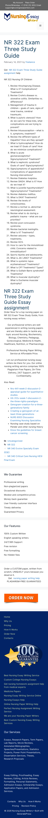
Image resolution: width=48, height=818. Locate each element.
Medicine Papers (12, 691)
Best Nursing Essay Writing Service (21, 675)
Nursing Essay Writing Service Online (22, 695)
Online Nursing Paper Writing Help (21, 704)
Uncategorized (14, 441)
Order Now (9, 633)
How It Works (11, 629)
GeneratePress (24, 814)
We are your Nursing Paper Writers (21, 715)
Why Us (8, 621)
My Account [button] (18, 2)
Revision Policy (28, 806)
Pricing (7, 625)
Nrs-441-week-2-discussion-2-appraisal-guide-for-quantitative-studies (27, 391)
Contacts (8, 638)
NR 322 (11, 444)
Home (7, 616)
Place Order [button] (30, 2)
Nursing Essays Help (14, 699)
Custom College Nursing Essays (20, 679)
